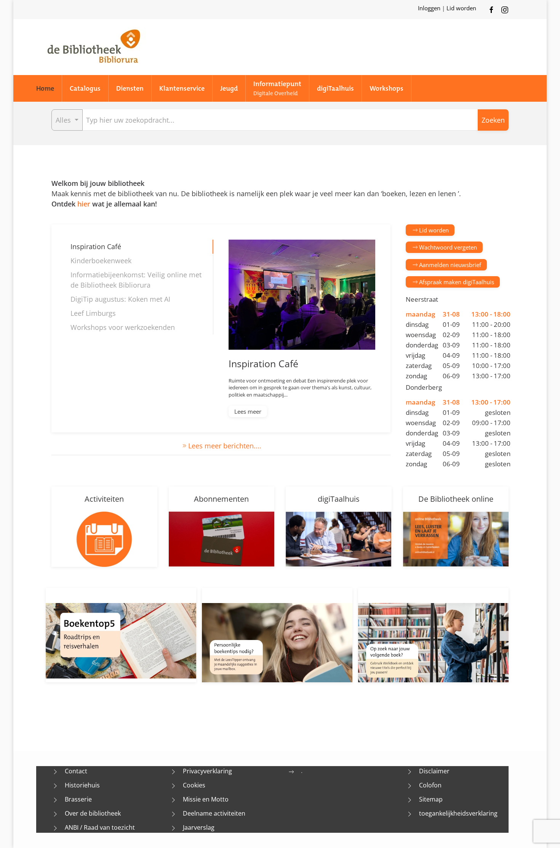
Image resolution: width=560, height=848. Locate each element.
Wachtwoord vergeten (448, 247)
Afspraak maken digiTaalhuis (456, 282)
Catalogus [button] (85, 88)
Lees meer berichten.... (224, 445)
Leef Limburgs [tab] (93, 313)
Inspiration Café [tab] (95, 246)
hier (83, 203)
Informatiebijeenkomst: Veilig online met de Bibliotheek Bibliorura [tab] (136, 280)
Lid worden (461, 8)
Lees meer (247, 411)
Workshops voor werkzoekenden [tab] (122, 327)
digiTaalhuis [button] (335, 88)
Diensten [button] (130, 88)
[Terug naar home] (93, 47)
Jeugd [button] (229, 88)
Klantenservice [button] (182, 88)
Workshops (386, 88)
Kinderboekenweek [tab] (100, 260)
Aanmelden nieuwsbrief (450, 265)
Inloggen (430, 8)
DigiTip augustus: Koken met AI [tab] (120, 299)
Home (45, 88)
